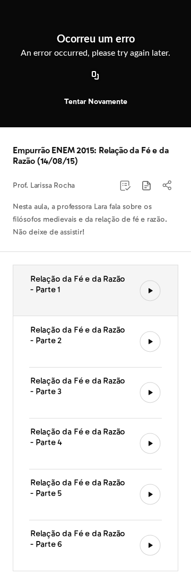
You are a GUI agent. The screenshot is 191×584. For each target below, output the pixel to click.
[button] (146, 185)
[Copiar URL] (95, 75)
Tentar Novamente (95, 101)
